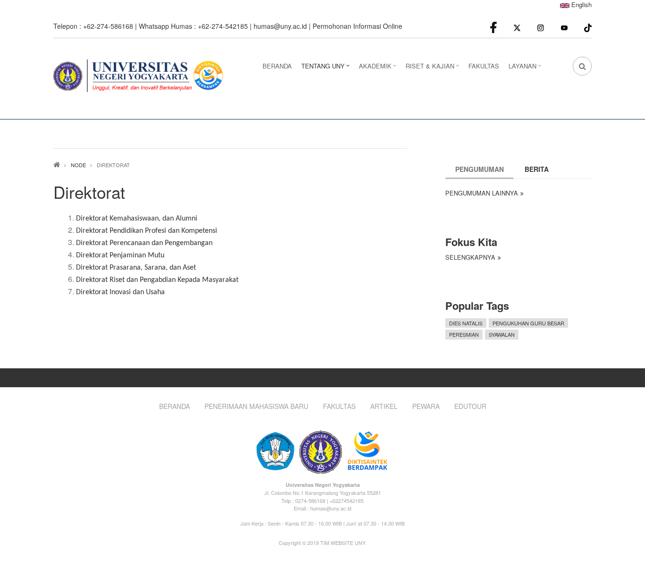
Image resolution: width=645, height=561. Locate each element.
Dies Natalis (466, 323)
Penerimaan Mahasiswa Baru (256, 406)
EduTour (470, 406)
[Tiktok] (588, 27)
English (580, 4)
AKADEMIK (379, 68)
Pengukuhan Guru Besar (528, 323)
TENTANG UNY (326, 68)
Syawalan (502, 334)
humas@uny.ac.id (280, 26)
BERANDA (277, 65)
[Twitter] (517, 27)
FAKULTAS (483, 65)
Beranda (174, 406)
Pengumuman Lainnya (481, 192)
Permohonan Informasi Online (357, 26)
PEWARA (426, 406)
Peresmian (464, 334)
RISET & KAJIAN (433, 68)
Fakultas (339, 406)
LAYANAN (526, 68)
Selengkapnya (470, 257)
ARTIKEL (384, 406)
